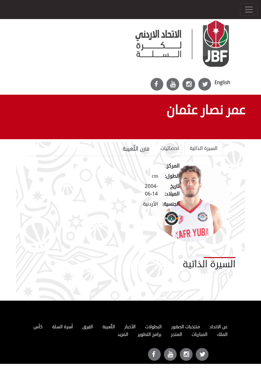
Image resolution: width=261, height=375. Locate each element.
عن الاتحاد (218, 327)
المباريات (200, 334)
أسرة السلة (62, 327)
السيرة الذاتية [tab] (203, 148)
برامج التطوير (149, 334)
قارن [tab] (136, 149)
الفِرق (87, 327)
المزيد (122, 334)
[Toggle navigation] (249, 9)
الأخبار (130, 327)
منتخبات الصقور (185, 327)
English (222, 82)
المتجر (176, 334)
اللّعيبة (108, 327)
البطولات (153, 327)
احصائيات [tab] (169, 148)
